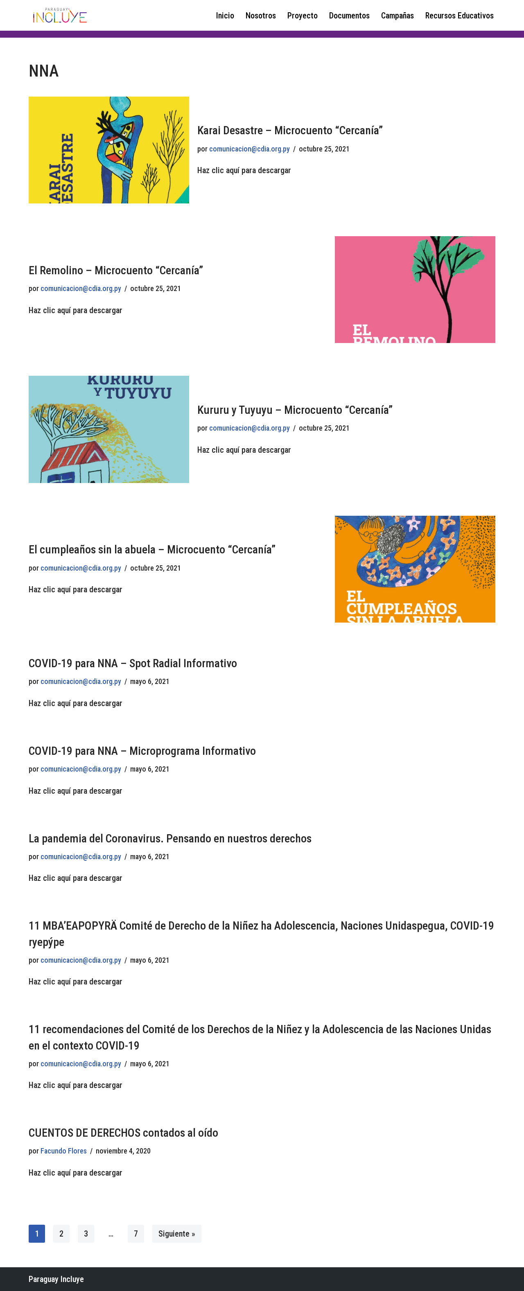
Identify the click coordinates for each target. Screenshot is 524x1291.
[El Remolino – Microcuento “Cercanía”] (415, 289)
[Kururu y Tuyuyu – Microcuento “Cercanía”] (109, 429)
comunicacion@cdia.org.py (249, 148)
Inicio (225, 15)
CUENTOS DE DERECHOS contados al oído (123, 1133)
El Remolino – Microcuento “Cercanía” (116, 270)
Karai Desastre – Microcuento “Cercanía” (290, 130)
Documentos (349, 15)
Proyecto (302, 15)
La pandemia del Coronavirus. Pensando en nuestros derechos (170, 838)
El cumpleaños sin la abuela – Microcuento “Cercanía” (152, 549)
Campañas (397, 15)
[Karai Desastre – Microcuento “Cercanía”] (109, 150)
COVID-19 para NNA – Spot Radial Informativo (133, 663)
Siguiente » (176, 1234)
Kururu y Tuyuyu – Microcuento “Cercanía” (295, 410)
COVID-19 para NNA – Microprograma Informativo (142, 751)
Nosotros (261, 15)
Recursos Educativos (459, 15)
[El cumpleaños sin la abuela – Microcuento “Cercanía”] (415, 569)
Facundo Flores (64, 1151)
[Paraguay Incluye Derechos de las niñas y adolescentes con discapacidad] (59, 15)
